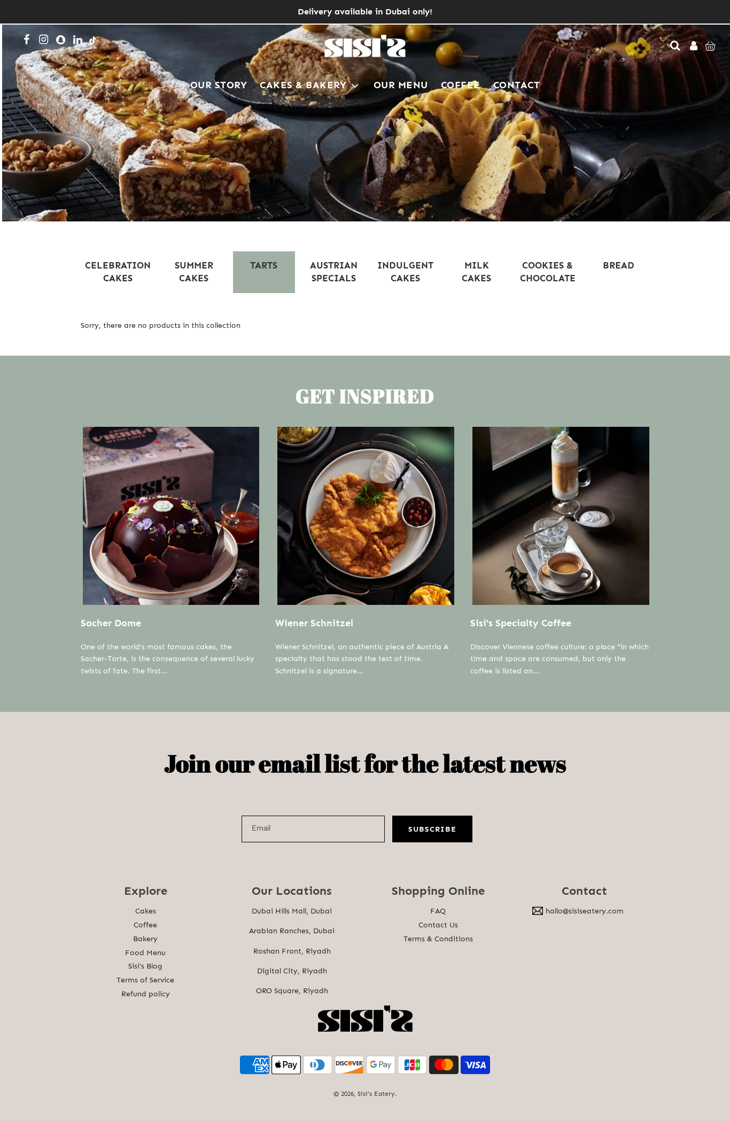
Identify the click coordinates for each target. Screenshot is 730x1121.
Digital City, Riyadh (292, 971)
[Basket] (711, 46)
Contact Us (438, 925)
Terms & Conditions (438, 938)
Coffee (145, 925)
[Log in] (691, 45)
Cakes (145, 911)
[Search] (673, 45)
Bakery (145, 938)
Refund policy (145, 994)
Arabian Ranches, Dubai (292, 930)
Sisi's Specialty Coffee (520, 623)
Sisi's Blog (145, 966)
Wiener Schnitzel (314, 623)
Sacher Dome (111, 623)
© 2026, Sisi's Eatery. (365, 1093)
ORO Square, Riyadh (292, 990)
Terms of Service (145, 980)
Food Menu (145, 952)
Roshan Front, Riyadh (292, 951)
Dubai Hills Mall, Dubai (292, 911)
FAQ (438, 911)
